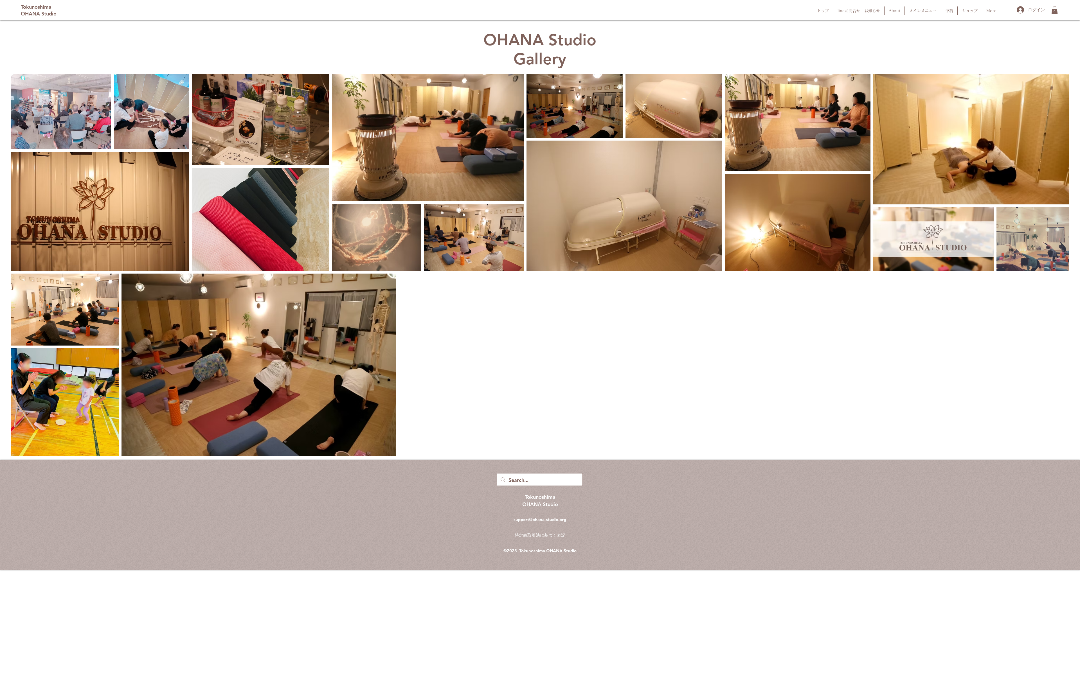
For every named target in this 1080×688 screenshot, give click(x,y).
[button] (1054, 10)
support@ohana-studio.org (540, 519)
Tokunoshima (532, 550)
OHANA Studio (561, 550)
